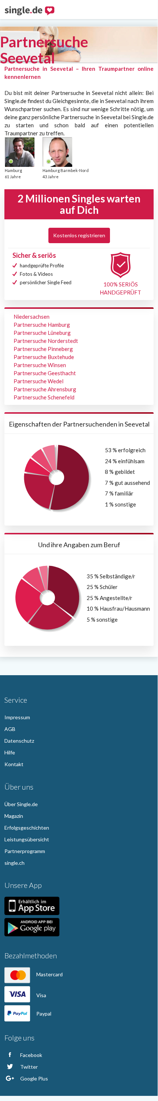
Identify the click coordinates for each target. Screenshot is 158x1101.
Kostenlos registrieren (79, 235)
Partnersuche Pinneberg (43, 348)
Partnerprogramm (24, 851)
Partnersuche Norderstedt (46, 340)
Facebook (30, 1055)
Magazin (13, 816)
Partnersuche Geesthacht (45, 373)
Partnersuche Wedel (38, 381)
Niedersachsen (31, 316)
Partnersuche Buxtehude (44, 357)
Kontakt (13, 764)
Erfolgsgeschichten (26, 827)
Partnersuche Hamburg (42, 324)
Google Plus (33, 1078)
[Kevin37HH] (57, 152)
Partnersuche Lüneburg (42, 332)
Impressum (17, 717)
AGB (9, 729)
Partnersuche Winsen (40, 365)
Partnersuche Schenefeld (44, 397)
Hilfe (9, 752)
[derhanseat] (19, 152)
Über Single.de (21, 804)
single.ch (14, 863)
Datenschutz (19, 741)
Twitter (28, 1067)
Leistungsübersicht (26, 839)
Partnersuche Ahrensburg (45, 389)
